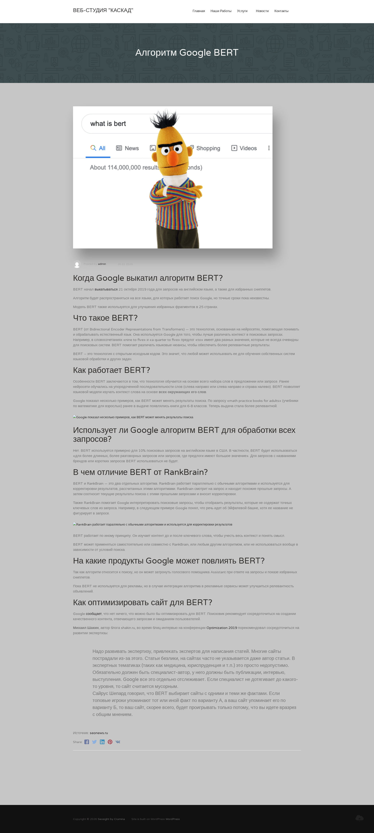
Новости (262, 11)
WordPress (173, 819)
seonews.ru (99, 733)
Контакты (281, 11)
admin (102, 264)
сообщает (94, 614)
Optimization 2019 (221, 628)
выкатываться (106, 289)
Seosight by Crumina (111, 819)
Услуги (243, 11)
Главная (199, 11)
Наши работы (221, 11)
